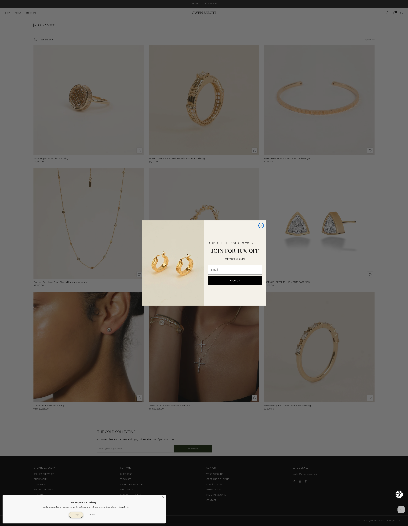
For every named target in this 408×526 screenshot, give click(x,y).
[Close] (163, 497)
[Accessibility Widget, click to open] (399, 494)
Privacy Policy (123, 507)
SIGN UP (235, 280)
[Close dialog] (261, 225)
